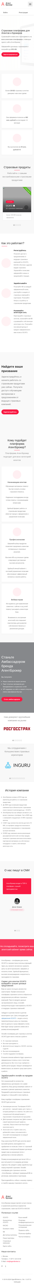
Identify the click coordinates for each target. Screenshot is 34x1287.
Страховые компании (7, 1242)
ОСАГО (5, 1217)
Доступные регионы (10, 1235)
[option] (17, 205)
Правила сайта (24, 1230)
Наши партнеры (8, 1238)
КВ (4, 1232)
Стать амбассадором (12, 699)
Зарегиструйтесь (10, 412)
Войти (5, 12)
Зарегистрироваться (10, 54)
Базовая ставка (8, 1229)
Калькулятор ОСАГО (7, 1221)
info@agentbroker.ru (13, 1261)
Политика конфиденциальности (26, 1221)
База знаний (23, 1217)
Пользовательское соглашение (25, 1226)
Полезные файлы (25, 1233)
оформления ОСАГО (8, 1018)
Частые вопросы (24, 1237)
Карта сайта (7, 1246)
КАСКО (5, 1225)
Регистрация (23, 12)
